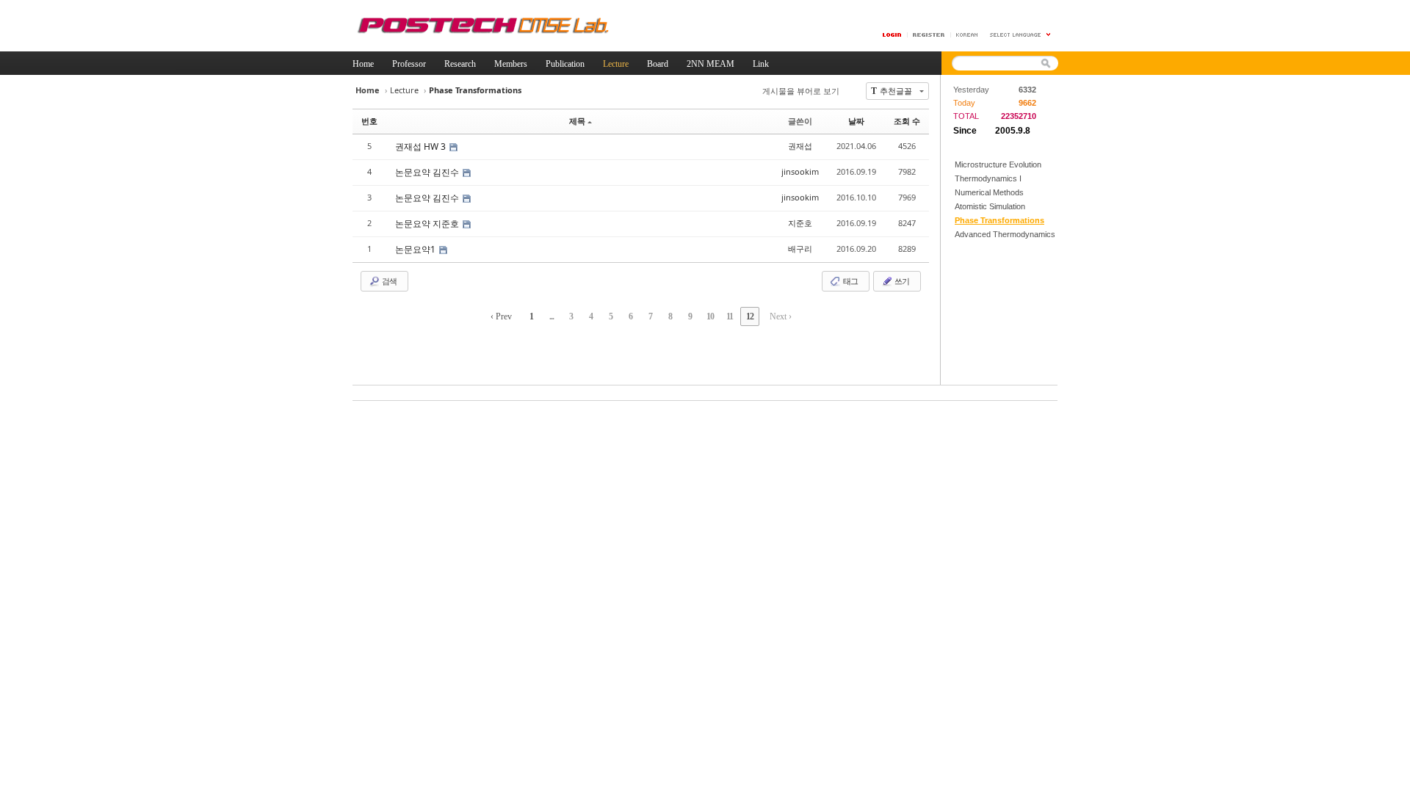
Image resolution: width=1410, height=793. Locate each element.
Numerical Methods (989, 192)
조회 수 (907, 120)
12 (749, 316)
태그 (850, 280)
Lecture (404, 89)
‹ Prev (501, 316)
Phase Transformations (999, 220)
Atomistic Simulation (990, 206)
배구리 (800, 248)
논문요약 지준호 (428, 223)
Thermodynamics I (988, 178)
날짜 (856, 120)
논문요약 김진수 (428, 172)
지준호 (800, 222)
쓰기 (901, 280)
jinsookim (800, 171)
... (551, 316)
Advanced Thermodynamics (1005, 234)
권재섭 (800, 145)
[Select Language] (1021, 34)
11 (729, 316)
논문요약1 (416, 249)
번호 (369, 120)
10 (710, 316)
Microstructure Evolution (998, 164)
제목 (577, 120)
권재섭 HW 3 (421, 146)
